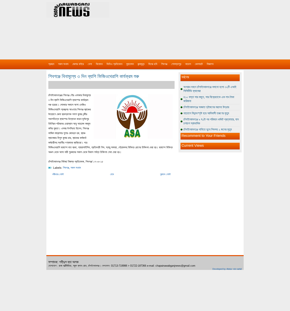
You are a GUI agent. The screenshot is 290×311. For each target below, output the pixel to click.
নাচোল (188, 64)
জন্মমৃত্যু (141, 64)
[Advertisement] (186, 27)
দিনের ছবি (152, 64)
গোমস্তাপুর (176, 64)
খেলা (90, 64)
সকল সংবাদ (63, 64)
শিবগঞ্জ (164, 64)
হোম (112, 174)
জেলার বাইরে (78, 64)
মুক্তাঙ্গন (130, 64)
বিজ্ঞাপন (210, 64)
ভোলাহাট (199, 64)
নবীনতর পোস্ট (58, 174)
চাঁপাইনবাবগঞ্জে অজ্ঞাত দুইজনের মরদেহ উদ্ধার (206, 107)
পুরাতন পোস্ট (165, 174)
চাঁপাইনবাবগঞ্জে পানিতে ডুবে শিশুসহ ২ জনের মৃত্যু (207, 129)
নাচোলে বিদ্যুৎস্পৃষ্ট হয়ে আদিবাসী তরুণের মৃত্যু (206, 113)
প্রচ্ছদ (51, 64)
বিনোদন (99, 64)
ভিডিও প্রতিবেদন (114, 64)
